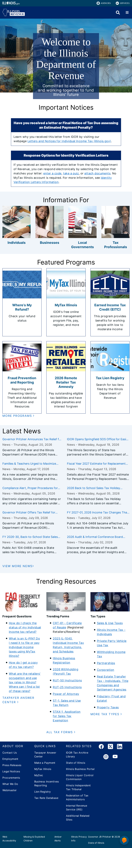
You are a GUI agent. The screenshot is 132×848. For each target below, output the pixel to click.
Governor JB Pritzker (99, 836)
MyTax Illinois (42, 769)
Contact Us (9, 752)
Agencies (106, 3)
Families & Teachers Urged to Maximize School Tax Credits (29, 464)
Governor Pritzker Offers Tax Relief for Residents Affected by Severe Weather (28, 513)
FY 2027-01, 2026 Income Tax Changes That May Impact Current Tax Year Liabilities (97, 513)
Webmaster (9, 790)
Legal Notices (11, 771)
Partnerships (106, 663)
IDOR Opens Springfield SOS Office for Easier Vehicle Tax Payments (98, 439)
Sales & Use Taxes (110, 623)
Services (125, 3)
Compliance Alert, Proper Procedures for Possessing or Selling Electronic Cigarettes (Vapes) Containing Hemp (31, 488)
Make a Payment (44, 762)
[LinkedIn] (119, 747)
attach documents (97, 173)
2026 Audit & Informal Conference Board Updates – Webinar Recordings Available (95, 537)
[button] (18, 416)
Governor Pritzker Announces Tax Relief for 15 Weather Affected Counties (32, 439)
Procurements (11, 777)
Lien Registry (42, 791)
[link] (101, 747)
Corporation (105, 669)
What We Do (10, 784)
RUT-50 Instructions (67, 680)
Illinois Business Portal (80, 769)
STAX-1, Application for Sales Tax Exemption (66, 716)
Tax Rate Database (46, 797)
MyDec (38, 775)
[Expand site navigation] (127, 12)
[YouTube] (115, 757)
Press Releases (11, 765)
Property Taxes (108, 707)
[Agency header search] (118, 13)
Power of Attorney (66, 694)
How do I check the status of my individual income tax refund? (25, 627)
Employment (10, 758)
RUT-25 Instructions (67, 687)
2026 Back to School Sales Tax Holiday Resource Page (93, 488)
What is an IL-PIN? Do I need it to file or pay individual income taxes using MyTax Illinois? (24, 647)
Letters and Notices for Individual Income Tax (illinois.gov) (69, 141)
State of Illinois (75, 762)
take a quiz (71, 173)
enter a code (52, 173)
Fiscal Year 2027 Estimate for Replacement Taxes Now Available (96, 464)
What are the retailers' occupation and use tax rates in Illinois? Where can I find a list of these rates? (25, 682)
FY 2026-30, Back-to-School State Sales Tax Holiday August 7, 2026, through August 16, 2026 (30, 537)
